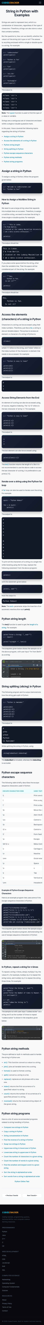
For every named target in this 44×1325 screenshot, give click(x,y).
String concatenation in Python (16, 1136)
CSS (3, 1259)
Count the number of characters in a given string (23, 1157)
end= (12, 606)
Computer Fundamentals (10, 1287)
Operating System (8, 1283)
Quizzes (5, 1290)
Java (4, 1235)
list (31, 328)
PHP (3, 1266)
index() (7, 1086)
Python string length (12, 145)
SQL (3, 1270)
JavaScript (6, 1263)
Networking (6, 1279)
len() (7, 464)
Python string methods (13, 157)
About (4, 1300)
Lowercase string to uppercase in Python (20, 1152)
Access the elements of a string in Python (20, 141)
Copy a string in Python (13, 1131)
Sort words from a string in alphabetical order (22, 1176)
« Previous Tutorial (11, 1195)
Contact (5, 1311)
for (4, 490)
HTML (4, 1255)
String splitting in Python (13, 149)
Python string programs (13, 162)
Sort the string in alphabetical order (18, 1172)
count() (7, 1094)
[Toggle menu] (40, 2)
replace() (7, 1079)
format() (7, 1071)
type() (12, 113)
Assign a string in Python (13, 136)
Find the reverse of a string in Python (18, 1140)
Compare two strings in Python (16, 1127)
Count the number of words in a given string (21, 1161)
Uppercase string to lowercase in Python (20, 1148)
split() (6, 1075)
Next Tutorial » (32, 1195)
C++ (3, 1239)
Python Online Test (22, 1181)
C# (3, 1246)
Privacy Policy (7, 1303)
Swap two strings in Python (14, 1144)
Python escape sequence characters (18, 153)
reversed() (8, 1101)
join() (6, 1067)
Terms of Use (6, 1307)
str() (5, 1062)
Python (4, 1231)
